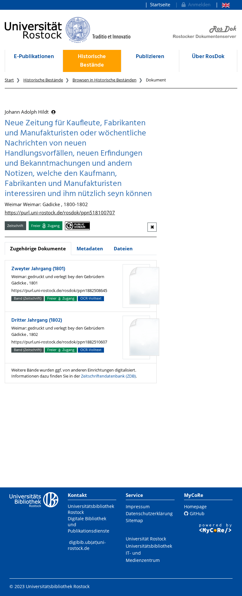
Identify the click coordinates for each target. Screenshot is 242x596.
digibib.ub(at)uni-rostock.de (87, 545)
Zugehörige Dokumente (38, 248)
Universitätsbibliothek (149, 546)
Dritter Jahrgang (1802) (36, 320)
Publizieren (150, 56)
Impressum (138, 507)
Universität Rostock (146, 539)
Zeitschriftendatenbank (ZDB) (108, 376)
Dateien (123, 248)
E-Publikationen (34, 56)
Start (9, 80)
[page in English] (222, 4)
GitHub (196, 513)
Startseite (160, 4)
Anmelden (198, 4)
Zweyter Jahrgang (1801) (38, 269)
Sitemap (134, 520)
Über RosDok (208, 56)
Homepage (195, 507)
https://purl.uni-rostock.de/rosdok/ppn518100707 (60, 212)
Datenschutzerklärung (149, 513)
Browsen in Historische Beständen (104, 80)
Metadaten (90, 248)
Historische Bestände (92, 61)
